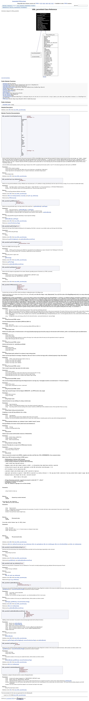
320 (10, 662)
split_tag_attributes (7, 95)
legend (44, 76)
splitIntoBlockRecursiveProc (9, 87)
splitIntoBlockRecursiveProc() (27, 239)
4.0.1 (49, 3)
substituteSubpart (6, 84)
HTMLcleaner (5, 98)
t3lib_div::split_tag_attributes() (12, 575)
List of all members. (5, 77)
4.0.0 (47, 3)
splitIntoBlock (6, 86)
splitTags (5, 88)
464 (10, 577)
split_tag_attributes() (33, 195)
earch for (76, 5)
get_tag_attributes (6, 94)
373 (10, 558)
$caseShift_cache (6, 104)
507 (10, 176)
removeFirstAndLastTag (8, 90)
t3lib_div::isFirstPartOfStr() (61, 544)
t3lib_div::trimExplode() (75, 544)
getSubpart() (68, 680)
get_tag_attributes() (26, 544)
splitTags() (44, 206)
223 (10, 603)
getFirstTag (5, 91)
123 (10, 281)
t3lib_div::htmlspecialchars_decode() (16, 195)
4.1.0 (52, 3)
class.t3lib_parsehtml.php (19, 109)
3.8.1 (44, 3)
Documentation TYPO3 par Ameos (19, 1)
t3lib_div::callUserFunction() (14, 544)
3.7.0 (41, 3)
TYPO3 (37, 3)
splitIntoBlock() (37, 206)
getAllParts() (12, 560)
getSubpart (5, 83)
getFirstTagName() (13, 239)
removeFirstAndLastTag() (14, 223)
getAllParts (5, 89)
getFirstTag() (8, 257)
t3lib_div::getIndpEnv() (37, 544)
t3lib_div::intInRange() (48, 544)
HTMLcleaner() (12, 197)
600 (10, 542)
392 (10, 237)
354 (10, 221)
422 (10, 193)
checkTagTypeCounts (7, 96)
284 (10, 638)
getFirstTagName (6, 93)
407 (10, 259)
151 (10, 689)
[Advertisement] (62, 1)
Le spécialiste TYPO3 (10, 698)
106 (9, 109)
